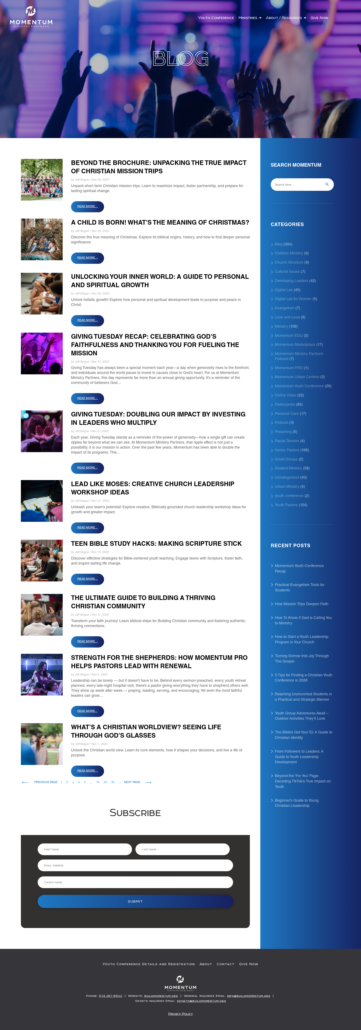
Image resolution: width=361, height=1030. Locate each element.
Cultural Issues (287, 272)
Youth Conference (216, 18)
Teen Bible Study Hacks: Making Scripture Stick (156, 544)
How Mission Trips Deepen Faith (301, 604)
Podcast (281, 423)
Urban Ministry (287, 487)
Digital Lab (284, 290)
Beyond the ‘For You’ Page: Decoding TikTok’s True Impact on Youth (303, 781)
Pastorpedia (285, 405)
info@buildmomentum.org (248, 995)
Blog (278, 244)
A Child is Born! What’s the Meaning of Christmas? (160, 223)
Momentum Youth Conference (299, 386)
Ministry (281, 327)
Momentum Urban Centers (297, 377)
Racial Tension (287, 441)
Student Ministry (288, 468)
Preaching (283, 432)
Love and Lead (287, 317)
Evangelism (284, 308)
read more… (87, 206)
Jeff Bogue (82, 180)
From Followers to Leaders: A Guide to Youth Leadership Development (299, 757)
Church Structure (289, 263)
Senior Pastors (287, 450)
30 (112, 782)
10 (97, 782)
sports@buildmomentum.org (201, 1000)
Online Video (285, 395)
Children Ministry (289, 253)
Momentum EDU (289, 336)
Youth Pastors (286, 505)
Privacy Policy (180, 1014)
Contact (226, 964)
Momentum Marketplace (295, 345)
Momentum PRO (289, 368)
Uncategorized (287, 478)
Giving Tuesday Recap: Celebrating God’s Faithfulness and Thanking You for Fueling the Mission (155, 345)
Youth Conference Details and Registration (149, 964)
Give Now (319, 18)
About (206, 964)
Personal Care (287, 414)
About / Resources (284, 18)
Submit (135, 901)
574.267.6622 (110, 995)
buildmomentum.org (161, 995)
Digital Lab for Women (293, 299)
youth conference (289, 496)
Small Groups (286, 460)
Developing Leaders (291, 281)
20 (105, 782)
